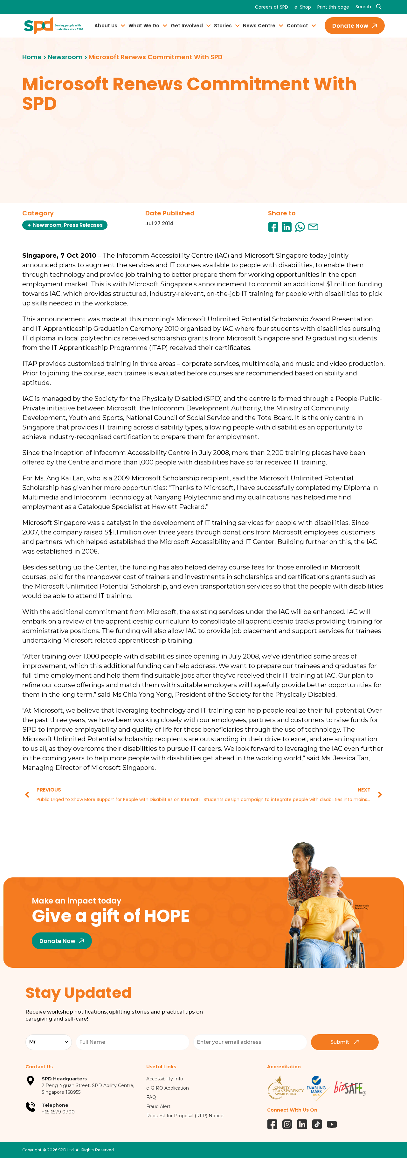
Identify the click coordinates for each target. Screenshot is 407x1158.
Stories (223, 26)
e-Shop (302, 7)
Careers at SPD (271, 7)
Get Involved (187, 26)
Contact (297, 26)
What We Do (143, 26)
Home (32, 56)
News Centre (259, 26)
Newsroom (65, 56)
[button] (273, 226)
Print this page (333, 7)
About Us (105, 26)
